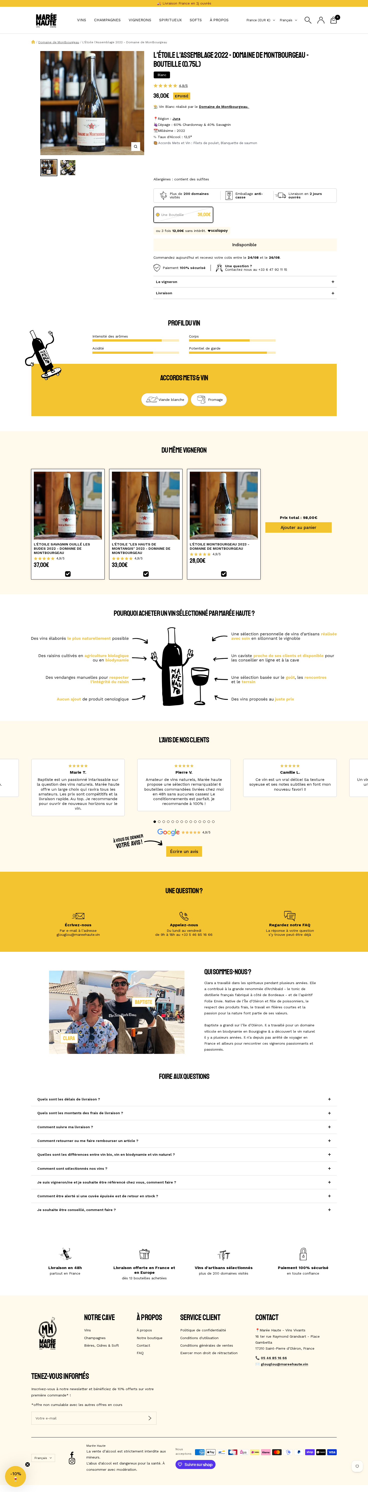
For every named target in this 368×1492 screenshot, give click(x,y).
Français (286, 20)
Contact (143, 1345)
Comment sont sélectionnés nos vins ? (72, 1168)
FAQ (140, 1353)
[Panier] (333, 20)
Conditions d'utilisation (199, 1338)
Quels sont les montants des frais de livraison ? (80, 1113)
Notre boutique (149, 1338)
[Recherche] (308, 20)
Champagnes (107, 20)
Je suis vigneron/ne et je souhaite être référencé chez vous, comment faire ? (106, 1182)
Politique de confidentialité (203, 1330)
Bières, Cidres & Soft (101, 1345)
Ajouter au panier (298, 527)
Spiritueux (170, 20)
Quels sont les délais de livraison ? (68, 1099)
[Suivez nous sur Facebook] (72, 1455)
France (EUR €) (258, 20)
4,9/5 (183, 85)
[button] (154, 821)
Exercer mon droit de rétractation (209, 1353)
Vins (81, 20)
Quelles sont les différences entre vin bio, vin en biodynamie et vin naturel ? (106, 1154)
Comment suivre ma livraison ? (65, 1127)
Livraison (164, 293)
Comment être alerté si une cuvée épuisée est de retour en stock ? (97, 1196)
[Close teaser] (27, 1464)
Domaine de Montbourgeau (58, 42)
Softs (196, 20)
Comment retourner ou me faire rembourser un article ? (87, 1141)
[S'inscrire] (149, 1418)
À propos (219, 20)
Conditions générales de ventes (206, 1345)
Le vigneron (166, 282)
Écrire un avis (184, 851)
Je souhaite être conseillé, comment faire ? (76, 1210)
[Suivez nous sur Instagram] (72, 1461)
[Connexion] (320, 20)
